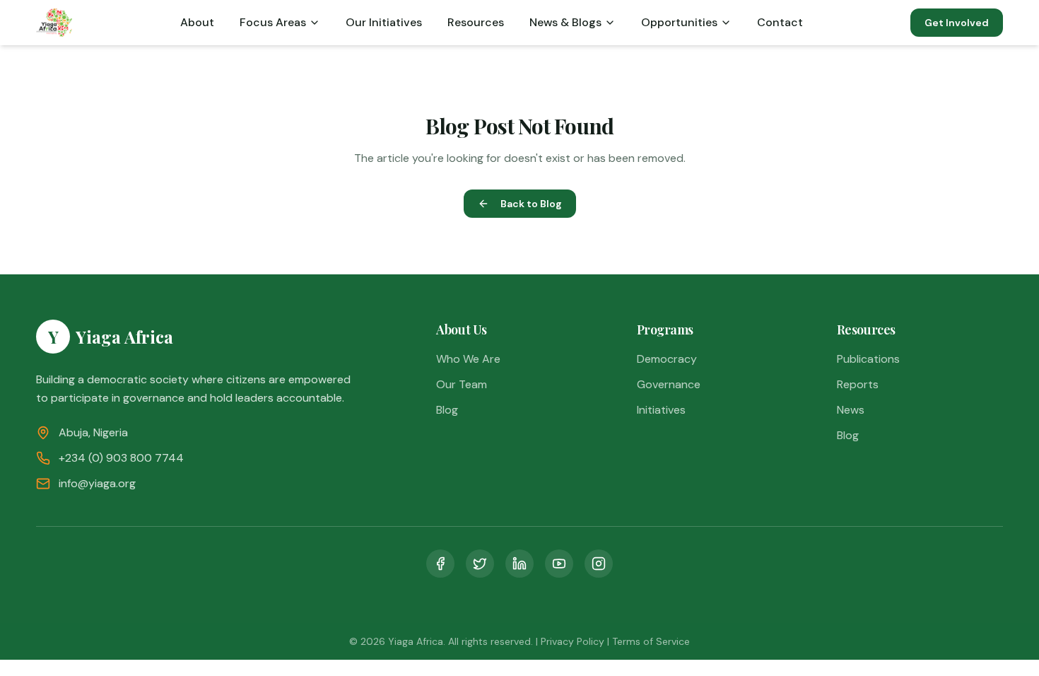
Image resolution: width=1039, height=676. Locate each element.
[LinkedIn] (519, 563)
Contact (780, 22)
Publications (868, 358)
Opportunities (679, 22)
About (197, 22)
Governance (668, 384)
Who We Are (468, 358)
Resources (475, 22)
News (850, 409)
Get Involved (956, 22)
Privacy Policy (572, 641)
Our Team (461, 384)
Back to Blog (531, 203)
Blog (447, 409)
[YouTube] (559, 563)
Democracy (667, 358)
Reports (858, 384)
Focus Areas (273, 22)
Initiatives (661, 409)
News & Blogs (565, 22)
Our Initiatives (384, 22)
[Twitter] (480, 563)
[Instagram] (599, 563)
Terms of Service (651, 641)
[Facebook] (440, 563)
